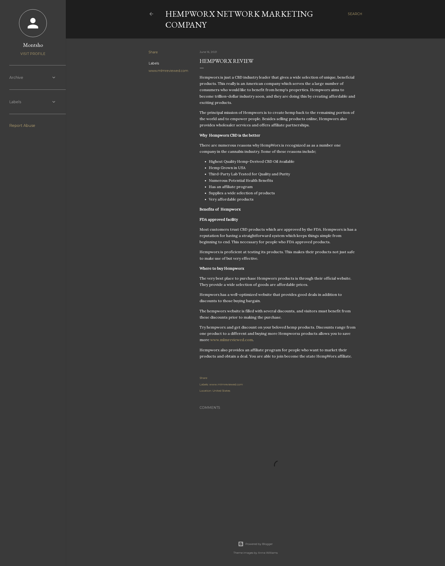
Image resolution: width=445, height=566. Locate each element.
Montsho (33, 44)
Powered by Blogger (259, 544)
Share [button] (153, 52)
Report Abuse (22, 125)
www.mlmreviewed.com (168, 71)
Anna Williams (268, 552)
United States (221, 390)
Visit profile (32, 54)
